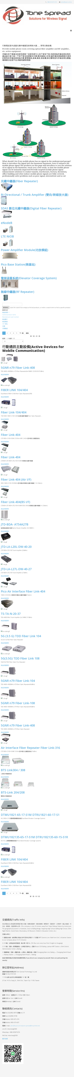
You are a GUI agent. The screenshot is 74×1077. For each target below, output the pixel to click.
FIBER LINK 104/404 (14, 390)
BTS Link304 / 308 (13, 770)
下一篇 (21, 333)
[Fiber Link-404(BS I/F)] (37, 492)
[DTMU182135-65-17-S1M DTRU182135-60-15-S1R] (37, 827)
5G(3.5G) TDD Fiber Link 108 (20, 658)
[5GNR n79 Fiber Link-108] (37, 693)
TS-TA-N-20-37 (11, 614)
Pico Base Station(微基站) (18, 264)
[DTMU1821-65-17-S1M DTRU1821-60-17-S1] (37, 804)
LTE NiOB (7, 236)
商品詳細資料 (5, 374)
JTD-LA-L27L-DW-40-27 (16, 569)
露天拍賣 (5, 1039)
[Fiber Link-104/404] (37, 402)
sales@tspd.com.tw (66, 2)
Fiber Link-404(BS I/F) (15, 502)
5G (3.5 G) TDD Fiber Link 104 (21, 636)
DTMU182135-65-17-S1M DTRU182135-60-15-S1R (34, 837)
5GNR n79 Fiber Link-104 (18, 681)
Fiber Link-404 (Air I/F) (16, 479)
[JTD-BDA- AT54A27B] (37, 514)
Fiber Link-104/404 (13, 412)
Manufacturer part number (10, 317)
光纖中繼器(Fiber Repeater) (19, 181)
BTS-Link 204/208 (13, 792)
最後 (27, 333)
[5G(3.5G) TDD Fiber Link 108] (37, 648)
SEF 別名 (5, 324)
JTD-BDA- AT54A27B (14, 524)
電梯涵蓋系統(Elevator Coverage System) (29, 278)
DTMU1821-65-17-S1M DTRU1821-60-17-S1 (30, 815)
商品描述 (5, 321)
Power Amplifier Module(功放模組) (24, 250)
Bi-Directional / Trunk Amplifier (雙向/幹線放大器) (34, 195)
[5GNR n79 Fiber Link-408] (37, 357)
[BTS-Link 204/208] (37, 782)
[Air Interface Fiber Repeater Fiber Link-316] (37, 737)
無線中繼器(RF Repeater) (17, 292)
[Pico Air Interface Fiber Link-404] (37, 581)
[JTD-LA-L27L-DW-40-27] (37, 559)
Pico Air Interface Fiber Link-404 (23, 591)
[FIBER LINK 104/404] (37, 380)
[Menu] (70, 30)
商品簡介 (5, 319)
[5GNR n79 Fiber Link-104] (37, 670)
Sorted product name (9, 315)
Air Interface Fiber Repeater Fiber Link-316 (30, 748)
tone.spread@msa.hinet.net (31, 1026)
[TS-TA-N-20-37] (37, 603)
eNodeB (6, 223)
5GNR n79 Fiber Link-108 (18, 703)
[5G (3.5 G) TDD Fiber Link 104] (37, 626)
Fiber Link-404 (10, 435)
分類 (3, 326)
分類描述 (5, 328)
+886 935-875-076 (52, 2)
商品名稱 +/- (6, 312)
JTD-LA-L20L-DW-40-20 (16, 547)
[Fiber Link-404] (37, 424)
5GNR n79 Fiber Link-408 (18, 368)
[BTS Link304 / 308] (37, 760)
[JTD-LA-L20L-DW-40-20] (37, 536)
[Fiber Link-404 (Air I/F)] (37, 469)
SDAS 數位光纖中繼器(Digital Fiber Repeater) (31, 208)
